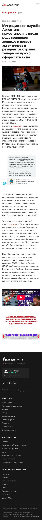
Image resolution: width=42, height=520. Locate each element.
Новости (5, 484)
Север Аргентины (8, 426)
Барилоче (5, 423)
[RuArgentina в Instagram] (9, 383)
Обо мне (5, 442)
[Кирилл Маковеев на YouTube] (15, 383)
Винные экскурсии (9, 430)
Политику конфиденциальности (29, 516)
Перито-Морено (8, 420)
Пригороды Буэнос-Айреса (12, 406)
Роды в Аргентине (9, 459)
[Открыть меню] (37, 4)
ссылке (12, 224)
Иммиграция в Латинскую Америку (15, 445)
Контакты (5, 474)
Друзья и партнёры (9, 491)
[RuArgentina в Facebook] (4, 383)
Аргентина (6, 495)
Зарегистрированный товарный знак (15, 363)
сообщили (17, 126)
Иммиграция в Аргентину (11, 455)
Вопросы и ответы (9, 481)
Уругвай (5, 409)
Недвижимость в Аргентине (12, 462)
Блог (3, 488)
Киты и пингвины (8, 416)
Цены (4, 452)
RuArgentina (9, 12)
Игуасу (4, 413)
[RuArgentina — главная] (10, 4)
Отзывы (5, 477)
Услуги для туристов (10, 448)
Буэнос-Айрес (7, 403)
